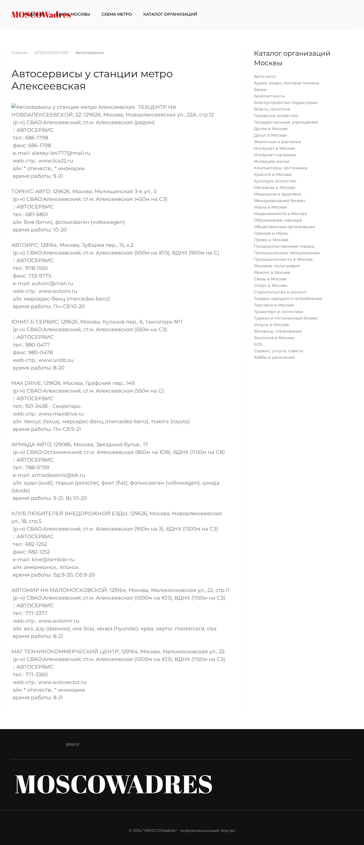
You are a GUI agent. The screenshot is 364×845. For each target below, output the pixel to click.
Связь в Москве (270, 278)
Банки (260, 89)
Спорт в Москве (271, 285)
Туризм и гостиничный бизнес (286, 318)
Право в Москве (271, 239)
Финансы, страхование (278, 331)
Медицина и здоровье (277, 194)
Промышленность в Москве (283, 259)
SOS (258, 344)
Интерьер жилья (271, 161)
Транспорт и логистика (278, 311)
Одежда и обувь (271, 233)
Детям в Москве (271, 128)
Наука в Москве (270, 207)
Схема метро (117, 14)
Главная (34, 14)
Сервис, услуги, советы (278, 350)
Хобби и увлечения (274, 357)
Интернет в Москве (274, 148)
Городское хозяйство (276, 115)
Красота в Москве (273, 174)
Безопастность (269, 96)
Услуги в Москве (271, 324)
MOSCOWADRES (114, 783)
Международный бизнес (280, 200)
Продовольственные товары (284, 246)
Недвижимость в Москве (280, 213)
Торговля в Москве (274, 305)
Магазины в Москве (274, 187)
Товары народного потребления (288, 298)
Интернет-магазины (275, 154)
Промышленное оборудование (287, 252)
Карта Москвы (73, 14)
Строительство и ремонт (280, 292)
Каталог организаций (170, 14)
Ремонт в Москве (272, 272)
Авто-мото (265, 76)
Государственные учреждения (286, 122)
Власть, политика (272, 109)
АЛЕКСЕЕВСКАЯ (51, 52)
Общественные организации (284, 226)
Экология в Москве (274, 337)
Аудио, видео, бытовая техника (286, 82)
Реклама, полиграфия (277, 265)
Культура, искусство (275, 180)
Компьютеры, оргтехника (280, 167)
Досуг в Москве (270, 135)
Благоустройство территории (286, 102)
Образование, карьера (278, 220)
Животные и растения (277, 141)
